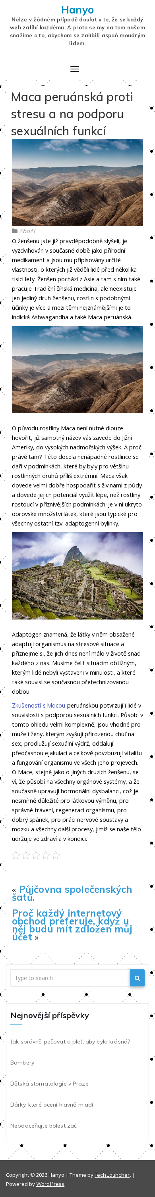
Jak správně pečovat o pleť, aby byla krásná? (70, 1041)
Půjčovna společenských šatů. (72, 893)
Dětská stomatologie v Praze (49, 1083)
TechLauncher (112, 1175)
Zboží (27, 231)
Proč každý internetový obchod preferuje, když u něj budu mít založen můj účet (72, 925)
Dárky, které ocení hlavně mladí (51, 1104)
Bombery (22, 1062)
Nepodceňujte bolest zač (43, 1125)
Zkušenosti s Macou (39, 705)
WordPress (50, 1184)
